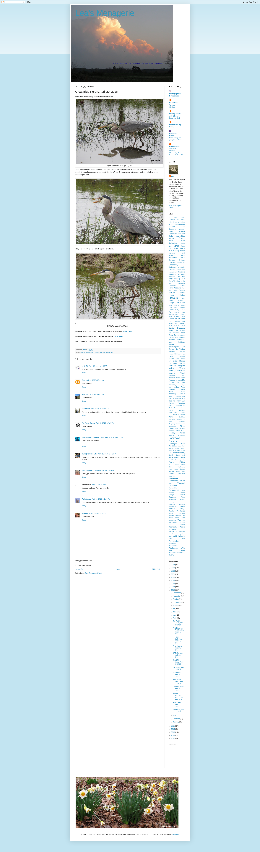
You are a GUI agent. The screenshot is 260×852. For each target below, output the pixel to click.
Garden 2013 (173, 314)
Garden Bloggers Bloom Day (177, 329)
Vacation (171, 511)
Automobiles (180, 236)
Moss (178, 377)
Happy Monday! (174, 118)
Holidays (181, 342)
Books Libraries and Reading (177, 253)
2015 (173, 726)
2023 (173, 568)
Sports (183, 464)
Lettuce (182, 358)
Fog (183, 298)
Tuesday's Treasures (177, 502)
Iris (175, 354)
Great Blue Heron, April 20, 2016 (178, 662)
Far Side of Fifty (175, 125)
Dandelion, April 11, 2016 (178, 711)
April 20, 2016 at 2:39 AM (98, 366)
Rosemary (172, 430)
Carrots (178, 262)
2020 (173, 577)
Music (180, 380)
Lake (171, 356)
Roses (178, 431)
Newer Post (80, 569)
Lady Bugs (181, 354)
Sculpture (176, 450)
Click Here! (127, 331)
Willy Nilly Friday (177, 549)
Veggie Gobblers (177, 513)
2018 (173, 584)
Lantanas (182, 356)
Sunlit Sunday (173, 469)
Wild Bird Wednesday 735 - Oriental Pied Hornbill (176, 153)
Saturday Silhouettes (177, 435)
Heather (85, 513)
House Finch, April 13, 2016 (177, 704)
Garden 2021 (180, 321)
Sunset (171, 471)
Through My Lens (177, 490)
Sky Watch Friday (177, 461)
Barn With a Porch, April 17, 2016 (178, 681)
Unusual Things (177, 509)
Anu (83, 395)
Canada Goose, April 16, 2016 (178, 688)
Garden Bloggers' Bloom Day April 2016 (178, 696)
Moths (183, 377)
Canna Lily (172, 262)
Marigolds (181, 366)
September (177, 602)
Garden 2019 (174, 319)
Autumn (171, 238)
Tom (83, 380)
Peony (171, 410)
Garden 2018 (179, 316)
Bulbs (183, 255)
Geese (182, 333)
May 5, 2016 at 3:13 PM (97, 513)
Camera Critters (177, 260)
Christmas (172, 267)
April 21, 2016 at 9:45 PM (101, 485)
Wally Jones (86, 499)
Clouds (172, 269)
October (176, 599)
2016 (173, 590)
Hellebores (181, 340)
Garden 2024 (179, 325)
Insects (172, 351)
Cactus (182, 258)
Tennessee (173, 478)
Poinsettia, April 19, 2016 (178, 668)
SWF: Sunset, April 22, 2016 (178, 655)
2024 (173, 565)
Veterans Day (180, 515)
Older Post (156, 569)
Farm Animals (175, 288)
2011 (173, 739)
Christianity (173, 265)
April (175, 618)
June (175, 612)
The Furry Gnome (88, 423)
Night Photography (177, 396)
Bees (170, 246)
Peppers (182, 410)
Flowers (173, 297)
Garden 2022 (173, 323)
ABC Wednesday (177, 224)
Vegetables (181, 511)
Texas (170, 483)
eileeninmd (86, 409)
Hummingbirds (174, 347)
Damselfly (172, 276)
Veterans (171, 515)
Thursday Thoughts (177, 492)
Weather (181, 520)
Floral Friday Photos (177, 293)
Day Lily (181, 276)
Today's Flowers (177, 495)
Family (183, 285)
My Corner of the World (177, 382)
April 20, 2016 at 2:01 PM (100, 409)
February (176, 719)
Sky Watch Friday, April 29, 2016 (178, 623)
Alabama (172, 227)
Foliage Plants (174, 303)
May (174, 615)
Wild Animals (179, 536)
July (174, 609)
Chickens (172, 107)
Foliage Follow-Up (177, 300)
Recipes (182, 421)
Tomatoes (172, 497)
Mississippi (181, 371)
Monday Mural (177, 373)
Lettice (177, 358)
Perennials (173, 412)
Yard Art (171, 555)
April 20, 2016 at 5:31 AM (95, 380)
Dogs (171, 279)
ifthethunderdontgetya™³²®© (93, 437)
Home (118, 569)
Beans (183, 243)
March (175, 716)
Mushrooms (173, 380)
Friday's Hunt (180, 310)
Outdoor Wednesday (177, 405)
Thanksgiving (173, 488)
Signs (182, 457)
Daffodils (181, 274)
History (171, 342)
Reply (84, 373)
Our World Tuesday (177, 402)
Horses (171, 344)
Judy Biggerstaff (88, 470)
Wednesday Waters (92, 352)
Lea (172, 176)
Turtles (182, 506)
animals (182, 231)
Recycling (172, 424)
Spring (171, 467)
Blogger (176, 834)
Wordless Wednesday (177, 553)
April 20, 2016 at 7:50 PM (105, 423)
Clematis (181, 267)
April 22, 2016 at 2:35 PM (101, 499)
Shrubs (176, 457)
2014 (173, 729)
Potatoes (176, 415)
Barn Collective (177, 241)
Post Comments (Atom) (93, 573)
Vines (171, 518)
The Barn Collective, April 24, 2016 (177, 640)
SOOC (171, 465)
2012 (173, 735)
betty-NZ (85, 366)
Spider (177, 465)
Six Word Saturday (175, 460)
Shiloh (171, 455)
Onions (171, 398)
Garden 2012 (179, 312)
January (176, 722)
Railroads (172, 419)
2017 (173, 587)
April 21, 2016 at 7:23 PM (104, 470)
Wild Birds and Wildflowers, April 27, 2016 (178, 631)
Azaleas (182, 238)
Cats (183, 263)
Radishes (182, 417)
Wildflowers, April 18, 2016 (177, 674)
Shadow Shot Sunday (177, 453)
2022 (173, 571)
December (177, 593)
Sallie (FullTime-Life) (89, 454)
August (175, 605)
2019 (173, 581)
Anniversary (173, 234)
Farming (182, 290)
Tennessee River (177, 481)
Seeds (183, 450)
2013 (173, 732)
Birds (83, 352)
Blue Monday (174, 251)
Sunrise (182, 469)
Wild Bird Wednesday (106, 352)
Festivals (172, 293)
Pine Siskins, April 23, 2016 (177, 648)
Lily (170, 361)
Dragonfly (176, 279)
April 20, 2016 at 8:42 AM (95, 395)
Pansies (177, 408)
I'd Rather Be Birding (177, 348)
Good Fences (175, 335)
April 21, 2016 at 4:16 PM (107, 454)
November (177, 596)
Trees (182, 499)
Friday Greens (174, 305)
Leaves (171, 358)
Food (182, 303)
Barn (171, 240)
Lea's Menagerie (104, 13)
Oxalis (171, 408)
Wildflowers (173, 548)
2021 (173, 574)
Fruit (170, 312)
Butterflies (173, 257)
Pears (183, 408)
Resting (171, 127)
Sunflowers (181, 467)
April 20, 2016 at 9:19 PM (114, 437)
